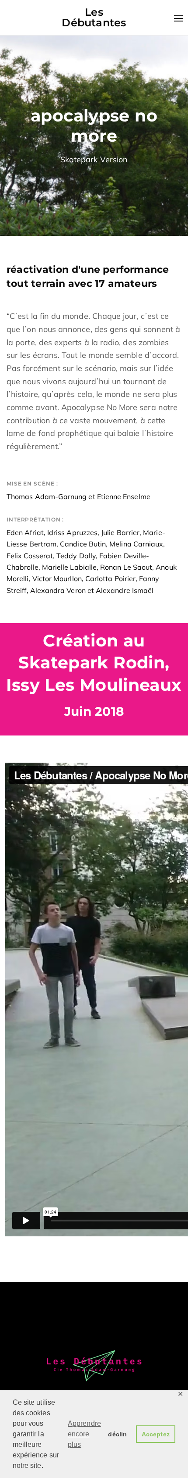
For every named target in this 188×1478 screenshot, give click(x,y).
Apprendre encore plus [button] (84, 1434)
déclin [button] (117, 1434)
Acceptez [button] (156, 1434)
